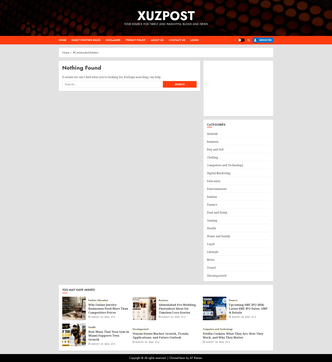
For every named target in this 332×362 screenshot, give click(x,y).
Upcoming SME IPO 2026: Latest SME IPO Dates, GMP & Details (248, 308)
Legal (210, 244)
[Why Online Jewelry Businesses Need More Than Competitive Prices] (74, 308)
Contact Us (177, 40)
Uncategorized (217, 276)
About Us (157, 40)
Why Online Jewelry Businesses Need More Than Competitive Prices (108, 308)
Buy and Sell (215, 149)
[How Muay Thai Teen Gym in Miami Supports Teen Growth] (74, 335)
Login (194, 40)
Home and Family (218, 236)
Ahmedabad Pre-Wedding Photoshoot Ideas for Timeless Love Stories (177, 308)
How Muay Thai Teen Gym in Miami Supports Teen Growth (108, 335)
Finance (212, 204)
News (210, 260)
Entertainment (217, 189)
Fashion (212, 197)
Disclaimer (113, 40)
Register (265, 40)
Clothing (212, 157)
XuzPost (166, 16)
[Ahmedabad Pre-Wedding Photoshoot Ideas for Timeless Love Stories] (144, 308)
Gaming (212, 220)
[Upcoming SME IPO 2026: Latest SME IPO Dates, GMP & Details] (214, 308)
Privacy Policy (136, 40)
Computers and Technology (225, 165)
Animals (212, 134)
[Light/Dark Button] (241, 40)
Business (212, 142)
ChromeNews (177, 358)
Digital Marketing (219, 173)
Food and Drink (217, 212)
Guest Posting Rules (85, 40)
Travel (211, 268)
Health (211, 228)
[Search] (249, 40)
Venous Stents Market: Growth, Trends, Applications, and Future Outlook (161, 335)
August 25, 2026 (100, 317)
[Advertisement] (238, 88)
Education (213, 181)
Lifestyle (212, 252)
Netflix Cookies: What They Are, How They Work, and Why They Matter (233, 335)
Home (62, 40)
